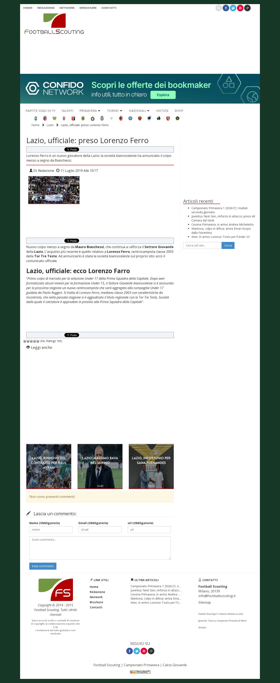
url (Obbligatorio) (140, 523)
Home (27, 8)
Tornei (113, 111)
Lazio (50, 125)
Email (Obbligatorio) (93, 523)
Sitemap (204, 602)
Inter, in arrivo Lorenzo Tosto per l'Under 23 (160, 602)
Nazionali (137, 111)
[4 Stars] (34, 341)
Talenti (67, 111)
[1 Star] (24, 341)
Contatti (108, 8)
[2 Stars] (28, 341)
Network (67, 8)
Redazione (46, 8)
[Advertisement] (180, 42)
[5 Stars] (38, 341)
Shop (179, 111)
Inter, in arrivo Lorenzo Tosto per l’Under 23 (220, 237)
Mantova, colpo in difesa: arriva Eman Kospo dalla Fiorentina (171, 598)
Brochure (88, 8)
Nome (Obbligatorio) (44, 523)
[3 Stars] (31, 341)
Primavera (88, 111)
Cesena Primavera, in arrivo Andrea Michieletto (222, 224)
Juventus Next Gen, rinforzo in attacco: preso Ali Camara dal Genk (174, 590)
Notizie (162, 111)
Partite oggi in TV (41, 111)
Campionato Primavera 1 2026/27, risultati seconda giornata (171, 586)
